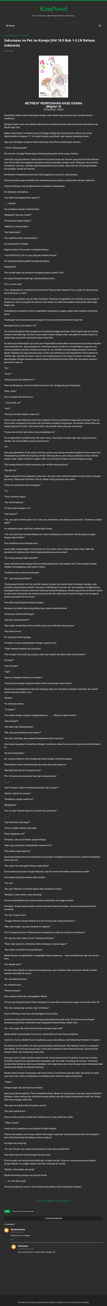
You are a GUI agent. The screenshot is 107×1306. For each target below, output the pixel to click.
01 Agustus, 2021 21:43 (26, 1249)
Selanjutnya (65, 1201)
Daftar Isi (54, 1201)
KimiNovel (53, 8)
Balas (13, 1239)
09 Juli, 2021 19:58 (17, 1232)
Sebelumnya (42, 1201)
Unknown (23, 1246)
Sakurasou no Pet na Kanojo (16, 35)
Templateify (84, 1302)
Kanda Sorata (18, 1229)
